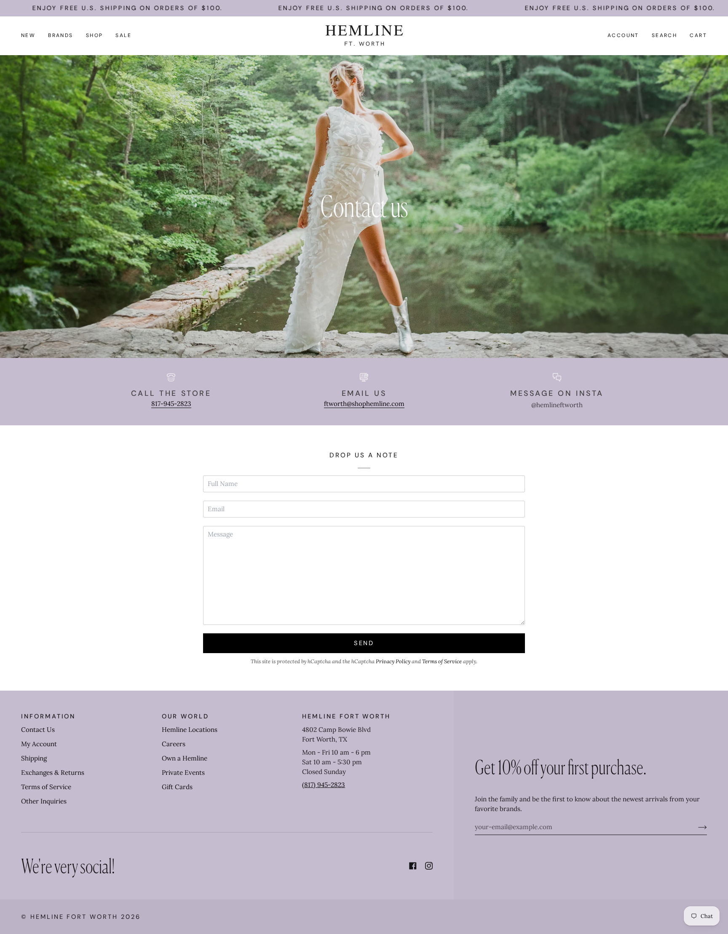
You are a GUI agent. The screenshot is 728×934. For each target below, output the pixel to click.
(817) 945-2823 (323, 785)
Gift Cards (177, 787)
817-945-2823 (171, 404)
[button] (61, 35)
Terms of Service (442, 661)
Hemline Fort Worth (74, 917)
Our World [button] (185, 716)
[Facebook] (413, 866)
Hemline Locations (189, 730)
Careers (173, 744)
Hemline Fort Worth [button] (346, 716)
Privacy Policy (393, 661)
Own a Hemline (184, 758)
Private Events (183, 773)
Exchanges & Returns (52, 773)
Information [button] (48, 716)
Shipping (34, 758)
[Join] (696, 827)
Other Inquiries (44, 801)
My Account (39, 744)
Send (364, 643)
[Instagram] (429, 866)
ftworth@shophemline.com (364, 404)
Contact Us (38, 730)
